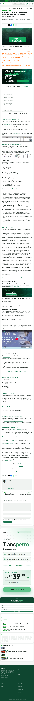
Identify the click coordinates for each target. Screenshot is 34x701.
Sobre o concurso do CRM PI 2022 (8, 90)
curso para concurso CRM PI (15, 303)
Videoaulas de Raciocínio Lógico (8, 100)
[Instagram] (3, 675)
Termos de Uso (20, 695)
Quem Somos (20, 683)
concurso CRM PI (24, 86)
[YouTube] (7, 675)
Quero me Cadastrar (17, 611)
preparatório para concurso (14, 286)
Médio (9, 10)
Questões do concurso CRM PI (8, 101)
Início (3, 8)
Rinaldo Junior (6, 19)
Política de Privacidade (21, 694)
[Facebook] (2, 675)
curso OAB (26, 459)
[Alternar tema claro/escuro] (30, 4)
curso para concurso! (8, 460)
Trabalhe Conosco (20, 692)
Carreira (19, 671)
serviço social (11, 443)
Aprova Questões (6, 357)
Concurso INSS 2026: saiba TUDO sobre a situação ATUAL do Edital (14, 629)
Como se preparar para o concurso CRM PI (9, 97)
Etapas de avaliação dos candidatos (9, 91)
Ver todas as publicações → (11, 488)
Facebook (19, 468)
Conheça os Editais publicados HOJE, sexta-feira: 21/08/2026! (13, 617)
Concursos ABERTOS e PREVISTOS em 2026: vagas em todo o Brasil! (14, 620)
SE (2, 640)
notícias (19, 463)
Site (4, 515)
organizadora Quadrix (16, 133)
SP (4, 640)
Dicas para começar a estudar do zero (9, 107)
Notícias (5, 627)
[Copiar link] (16, 25)
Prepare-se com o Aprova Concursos (9, 110)
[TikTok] (5, 675)
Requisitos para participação (8, 94)
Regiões (19, 674)
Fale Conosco (20, 686)
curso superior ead (10, 440)
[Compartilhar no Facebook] (11, 25)
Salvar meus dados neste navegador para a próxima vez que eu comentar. (15, 519)
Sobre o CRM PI (6, 106)
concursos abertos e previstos (16, 429)
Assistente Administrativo (8, 124)
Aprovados (2, 686)
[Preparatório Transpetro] (17, 561)
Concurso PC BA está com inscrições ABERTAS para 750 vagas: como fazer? (15, 623)
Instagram (19, 471)
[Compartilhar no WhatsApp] (13, 25)
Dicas (2, 683)
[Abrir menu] (33, 4)
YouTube (21, 466)
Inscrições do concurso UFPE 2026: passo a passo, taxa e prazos (13, 626)
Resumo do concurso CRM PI (8, 103)
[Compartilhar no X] (9, 25)
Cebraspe (5, 630)
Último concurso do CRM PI (7, 104)
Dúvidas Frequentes (20, 689)
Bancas (19, 672)
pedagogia (5, 443)
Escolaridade (6, 8)
